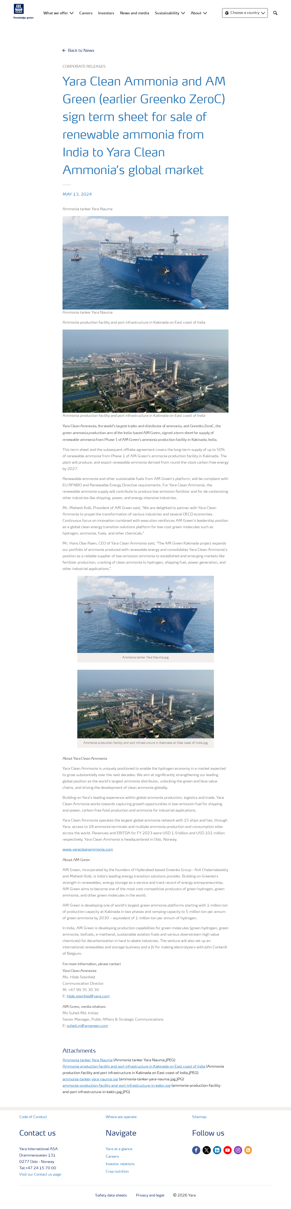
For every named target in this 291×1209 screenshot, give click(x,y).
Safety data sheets (111, 1195)
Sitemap (199, 1117)
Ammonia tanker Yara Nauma (88, 1060)
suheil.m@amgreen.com (87, 1026)
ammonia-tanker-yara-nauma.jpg (90, 1079)
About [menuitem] (196, 13)
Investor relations (120, 1164)
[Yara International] (24, 11)
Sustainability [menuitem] (167, 13)
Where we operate (121, 1117)
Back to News (81, 51)
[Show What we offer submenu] (71, 13)
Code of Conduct (33, 1117)
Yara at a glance (119, 1149)
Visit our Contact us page (40, 1175)
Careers (112, 1157)
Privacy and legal (150, 1195)
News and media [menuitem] (134, 13)
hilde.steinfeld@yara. (84, 996)
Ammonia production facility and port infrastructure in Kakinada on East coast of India (134, 1067)
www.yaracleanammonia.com (88, 850)
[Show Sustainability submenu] (183, 13)
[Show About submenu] (205, 13)
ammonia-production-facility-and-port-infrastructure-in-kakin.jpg (117, 1086)
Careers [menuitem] (86, 13)
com (106, 996)
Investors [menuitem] (106, 13)
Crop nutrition (117, 1172)
